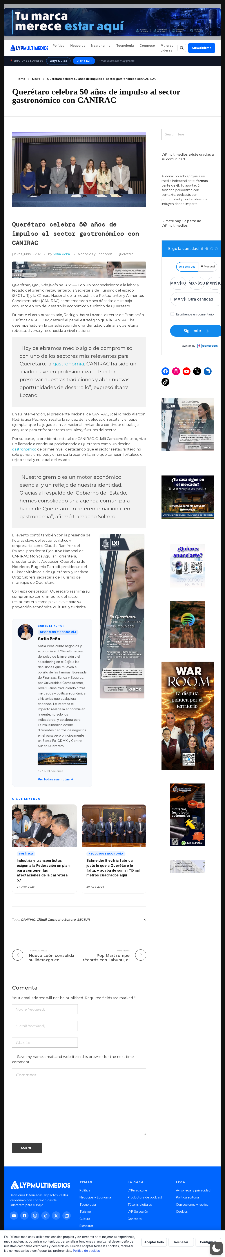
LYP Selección (138, 1211)
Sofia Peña (61, 254)
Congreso (147, 45)
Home (20, 78)
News (36, 78)
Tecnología (125, 45)
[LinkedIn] (208, 371)
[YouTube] (187, 371)
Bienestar (86, 1226)
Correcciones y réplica (192, 1204)
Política (59, 45)
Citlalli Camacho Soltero (56, 920)
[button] (216, 1248)
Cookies (182, 1211)
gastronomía (68, 364)
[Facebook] (165, 371)
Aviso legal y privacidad (193, 1190)
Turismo (85, 1211)
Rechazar (181, 1242)
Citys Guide (58, 60)
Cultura (85, 1219)
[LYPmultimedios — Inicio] (29, 48)
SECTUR (83, 920)
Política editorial (188, 1197)
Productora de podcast (145, 1197)
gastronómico (24, 449)
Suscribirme (201, 48)
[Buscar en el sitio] (181, 48)
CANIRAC (28, 920)
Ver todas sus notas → (55, 779)
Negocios (77, 45)
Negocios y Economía (95, 254)
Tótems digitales (140, 1204)
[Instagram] (176, 371)
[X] (197, 371)
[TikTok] (165, 382)
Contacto (135, 1219)
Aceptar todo (154, 1242)
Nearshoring (101, 45)
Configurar (208, 1242)
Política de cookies (86, 1250)
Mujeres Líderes (167, 48)
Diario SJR (84, 60)
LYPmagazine (137, 1190)
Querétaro (126, 254)
